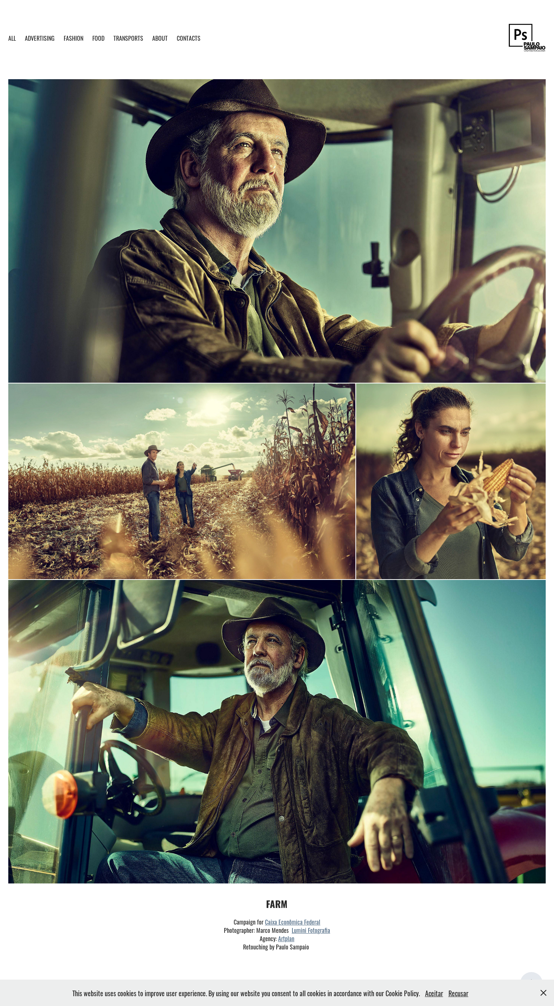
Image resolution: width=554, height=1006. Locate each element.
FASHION (73, 38)
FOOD (98, 38)
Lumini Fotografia (311, 930)
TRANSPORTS (128, 38)
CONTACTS (188, 38)
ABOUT (160, 38)
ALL (12, 38)
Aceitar (434, 993)
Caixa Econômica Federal (292, 921)
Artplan (286, 938)
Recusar (458, 993)
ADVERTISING (40, 38)
